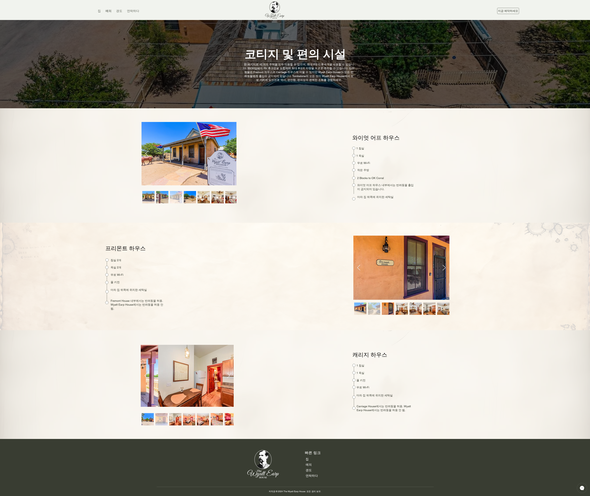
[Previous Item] (147, 154)
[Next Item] (231, 154)
